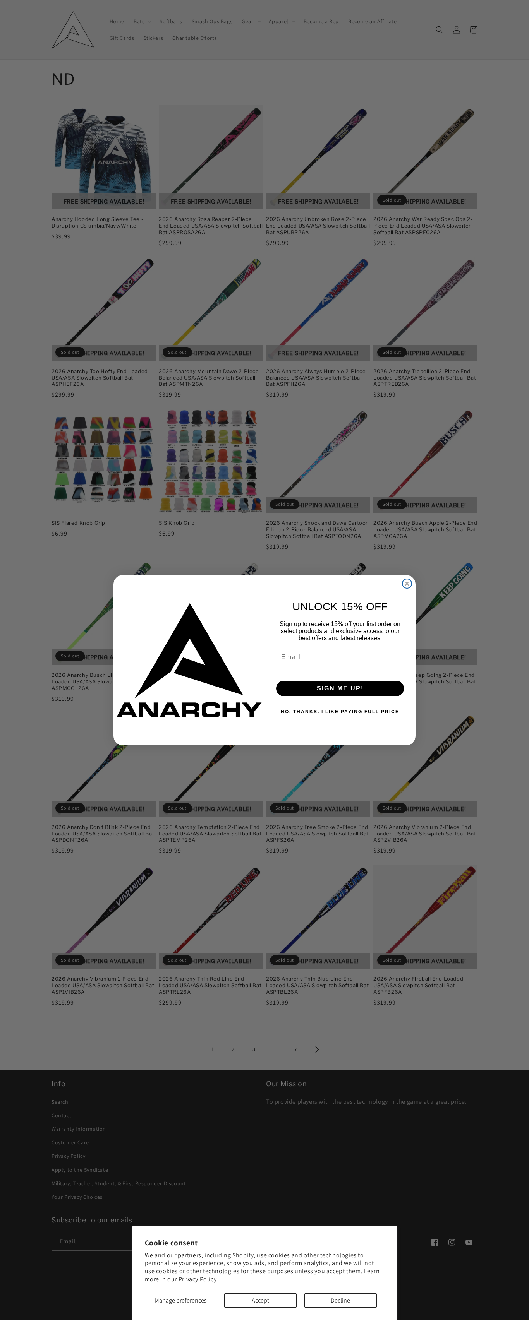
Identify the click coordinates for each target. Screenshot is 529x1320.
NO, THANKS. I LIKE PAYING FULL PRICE (340, 711)
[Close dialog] (407, 583)
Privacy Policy (197, 1279)
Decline (340, 1300)
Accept (260, 1300)
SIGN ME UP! (340, 688)
